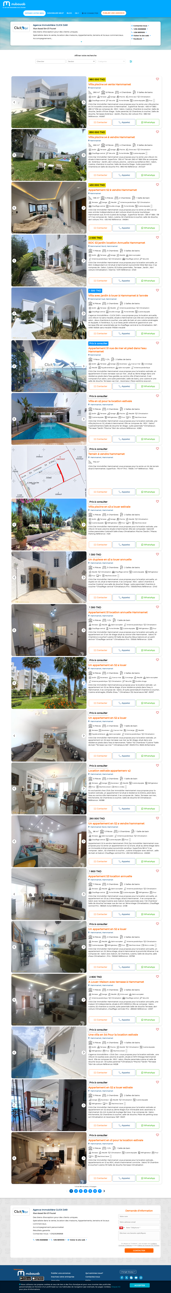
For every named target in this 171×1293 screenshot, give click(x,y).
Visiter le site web (141, 36)
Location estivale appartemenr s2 (109, 770)
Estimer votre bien (34, 13)
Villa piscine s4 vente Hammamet (109, 84)
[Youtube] (136, 1278)
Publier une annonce (113, 13)
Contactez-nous (140, 26)
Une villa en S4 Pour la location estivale (113, 1034)
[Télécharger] (31, 1275)
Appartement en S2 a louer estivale (110, 1087)
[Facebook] (122, 1278)
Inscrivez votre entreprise (62, 1277)
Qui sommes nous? (94, 1273)
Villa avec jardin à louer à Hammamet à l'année (118, 295)
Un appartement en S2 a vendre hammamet (116, 823)
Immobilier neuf (55, 13)
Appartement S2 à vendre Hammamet (112, 189)
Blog (69, 13)
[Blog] (131, 1278)
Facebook (137, 39)
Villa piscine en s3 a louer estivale (109, 506)
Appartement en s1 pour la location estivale (115, 1140)
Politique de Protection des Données (148, 1245)
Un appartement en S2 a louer (107, 665)
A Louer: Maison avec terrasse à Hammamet (116, 981)
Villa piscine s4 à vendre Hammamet (111, 137)
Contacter (139, 1250)
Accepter (139, 1285)
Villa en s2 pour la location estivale (110, 401)
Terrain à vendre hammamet (106, 453)
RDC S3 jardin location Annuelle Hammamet (116, 242)
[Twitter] (126, 1278)
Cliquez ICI (115, 1287)
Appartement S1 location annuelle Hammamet (118, 612)
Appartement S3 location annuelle (110, 876)
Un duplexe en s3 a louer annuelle (110, 559)
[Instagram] (141, 1278)
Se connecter (91, 13)
